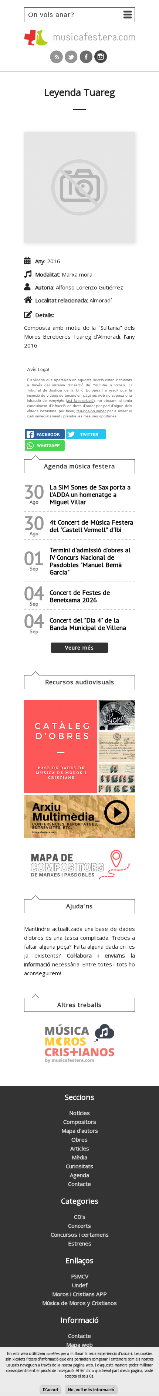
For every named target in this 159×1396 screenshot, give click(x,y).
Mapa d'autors (79, 1130)
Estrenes (79, 1243)
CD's (79, 1216)
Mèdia (79, 1157)
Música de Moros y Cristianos (79, 1303)
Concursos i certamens (80, 1234)
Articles (79, 1148)
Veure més (79, 647)
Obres (79, 1139)
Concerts (79, 1225)
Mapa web (79, 1344)
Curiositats (79, 1166)
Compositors (79, 1121)
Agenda (79, 1175)
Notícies (79, 1113)
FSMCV (79, 1276)
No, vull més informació (91, 1389)
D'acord (50, 1389)
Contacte (79, 1183)
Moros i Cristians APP (79, 1294)
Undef (79, 1285)
